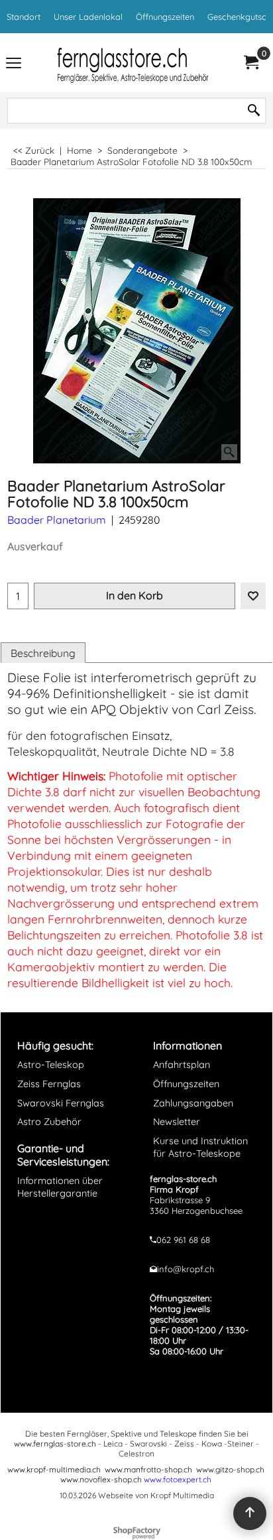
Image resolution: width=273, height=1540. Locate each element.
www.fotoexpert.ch (177, 1479)
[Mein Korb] (250, 62)
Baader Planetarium (56, 519)
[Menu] (13, 64)
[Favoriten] (253, 596)
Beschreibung (43, 653)
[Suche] (254, 111)
